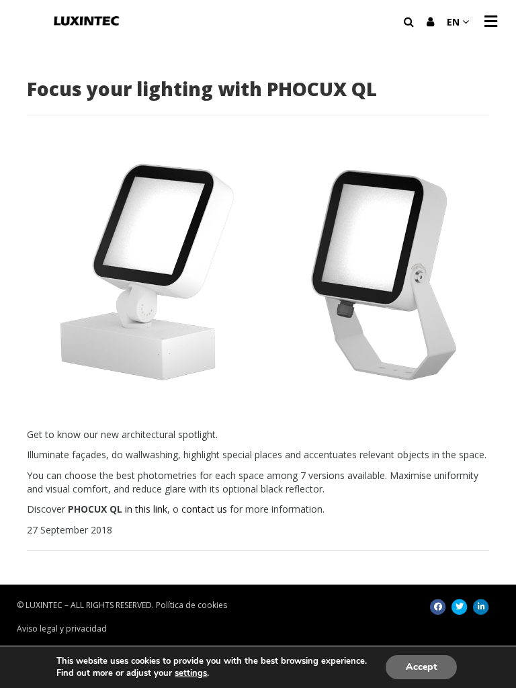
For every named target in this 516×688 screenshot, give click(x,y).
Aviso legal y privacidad (62, 628)
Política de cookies (191, 605)
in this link (146, 509)
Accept (421, 666)
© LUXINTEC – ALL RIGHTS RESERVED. (85, 605)
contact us (204, 509)
